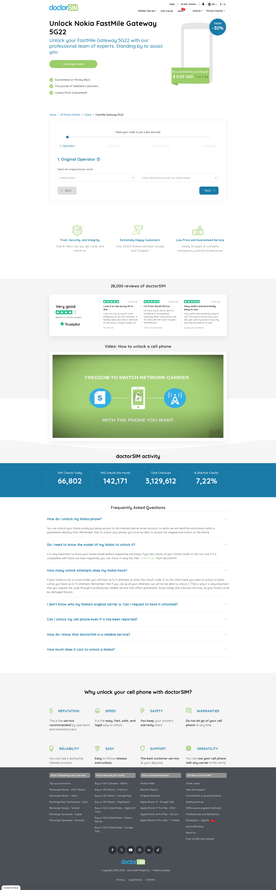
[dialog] (11, 887)
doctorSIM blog (194, 826)
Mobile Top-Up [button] (146, 10)
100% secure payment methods (203, 807)
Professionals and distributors (202, 814)
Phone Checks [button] (214, 10)
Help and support (195, 789)
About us (191, 832)
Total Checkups (161, 473)
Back (68, 190)
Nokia (88, 114)
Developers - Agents (200, 820)
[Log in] (203, 4)
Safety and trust (195, 801)
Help (172, 4)
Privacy (120, 879)
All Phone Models (70, 114)
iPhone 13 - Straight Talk (157, 801)
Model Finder (147, 783)
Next (207, 190)
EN (213, 4)
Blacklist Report (149, 789)
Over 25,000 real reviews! (200, 838)
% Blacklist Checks (206, 473)
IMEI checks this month (115, 473)
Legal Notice (135, 879)
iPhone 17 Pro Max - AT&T (158, 807)
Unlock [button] (197, 10)
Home (52, 114)
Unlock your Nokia (73, 64)
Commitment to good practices (203, 795)
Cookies (150, 879)
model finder (148, 558)
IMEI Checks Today (70, 473)
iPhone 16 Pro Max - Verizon (159, 814)
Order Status (188, 4)
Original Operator (150, 795)
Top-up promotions (60, 783)
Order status (193, 783)
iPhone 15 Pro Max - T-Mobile (160, 820)
